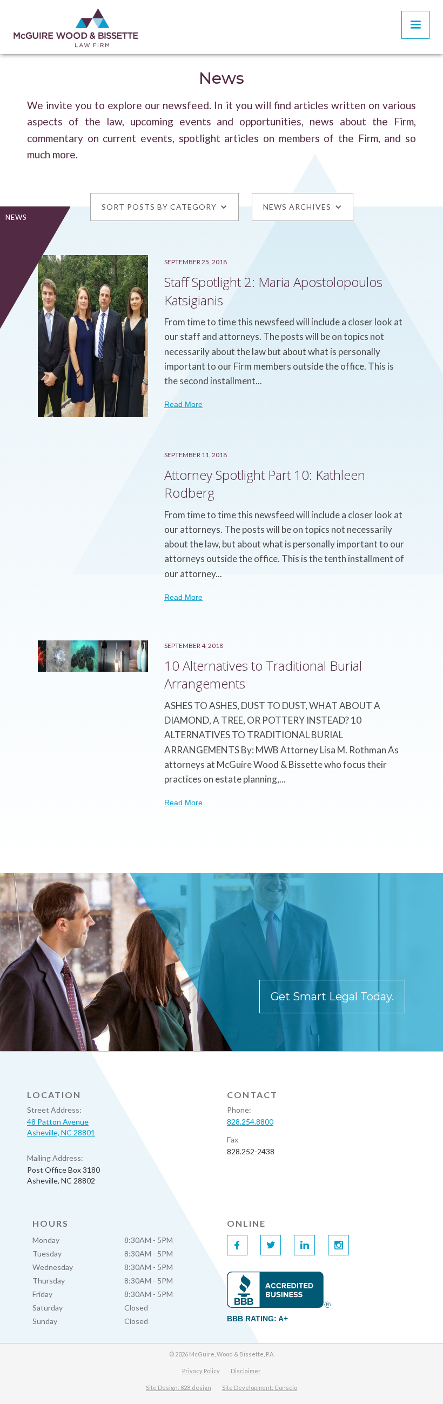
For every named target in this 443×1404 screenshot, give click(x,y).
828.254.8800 (250, 1121)
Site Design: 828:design (178, 1387)
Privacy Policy (201, 1370)
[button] (415, 25)
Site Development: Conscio (259, 1387)
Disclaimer (246, 1370)
